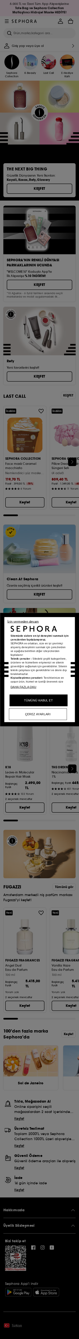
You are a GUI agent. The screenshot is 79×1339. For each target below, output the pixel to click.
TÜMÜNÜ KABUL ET (38, 700)
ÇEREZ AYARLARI (38, 714)
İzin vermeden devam (23, 621)
